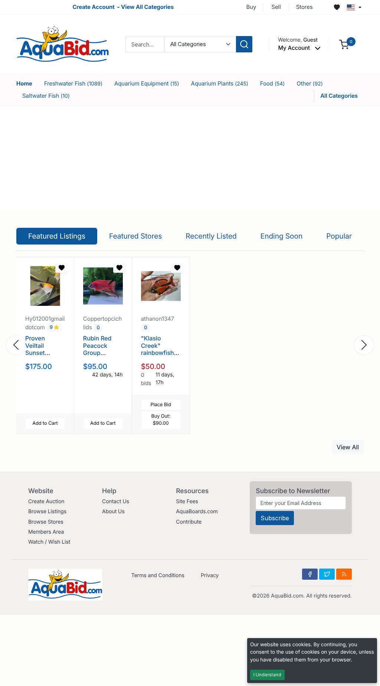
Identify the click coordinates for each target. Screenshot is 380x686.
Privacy (210, 575)
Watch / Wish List (49, 542)
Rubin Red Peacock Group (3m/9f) (97, 348)
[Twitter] (327, 574)
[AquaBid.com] (62, 43)
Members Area (46, 532)
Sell (276, 6)
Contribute (189, 522)
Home (24, 83)
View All (348, 447)
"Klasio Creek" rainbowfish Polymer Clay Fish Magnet (159, 352)
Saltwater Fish (46, 95)
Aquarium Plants (219, 83)
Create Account (93, 6)
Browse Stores (45, 522)
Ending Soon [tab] (282, 236)
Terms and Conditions (157, 575)
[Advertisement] (190, 158)
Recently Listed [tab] (211, 236)
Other (310, 83)
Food (272, 83)
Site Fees (187, 501)
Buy (251, 6)
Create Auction (46, 501)
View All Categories (147, 6)
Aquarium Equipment (146, 83)
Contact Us (115, 501)
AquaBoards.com (197, 511)
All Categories (339, 95)
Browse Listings (47, 511)
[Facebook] (310, 574)
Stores (304, 6)
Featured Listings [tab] (56, 236)
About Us (113, 511)
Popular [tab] (339, 236)
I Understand (267, 674)
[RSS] (344, 574)
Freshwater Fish (73, 83)
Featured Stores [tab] (135, 236)
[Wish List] (337, 7)
